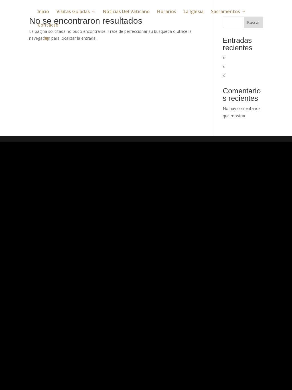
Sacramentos (225, 12)
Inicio (43, 12)
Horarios (166, 12)
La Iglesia (194, 12)
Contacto (48, 25)
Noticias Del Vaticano (126, 12)
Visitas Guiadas (73, 12)
